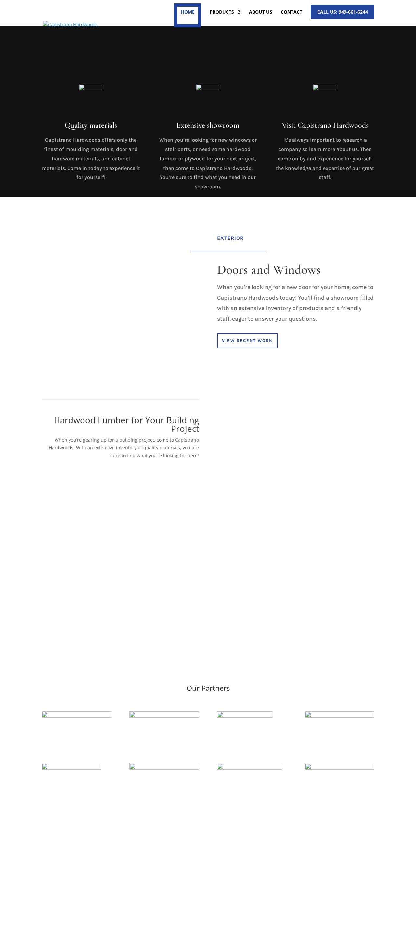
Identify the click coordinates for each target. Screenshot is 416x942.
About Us (260, 12)
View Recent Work (247, 340)
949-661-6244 (294, 879)
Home (188, 12)
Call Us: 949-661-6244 (342, 12)
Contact (291, 12)
